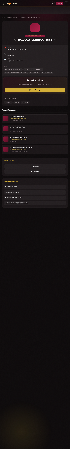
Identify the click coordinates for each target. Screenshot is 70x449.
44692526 (10, 55)
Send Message (36, 90)
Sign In (60, 3)
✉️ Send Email (35, 171)
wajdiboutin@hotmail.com (15, 61)
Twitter (17, 102)
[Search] (53, 3)
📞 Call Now (35, 166)
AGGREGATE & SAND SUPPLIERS (30, 17)
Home (3, 17)
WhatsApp (25, 102)
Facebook (8, 102)
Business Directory (12, 17)
